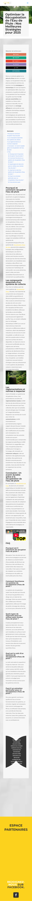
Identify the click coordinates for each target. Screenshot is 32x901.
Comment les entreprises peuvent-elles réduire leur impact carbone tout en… (16, 743)
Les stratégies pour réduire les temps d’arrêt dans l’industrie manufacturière (16, 765)
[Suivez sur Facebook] (16, 895)
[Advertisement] (16, 797)
